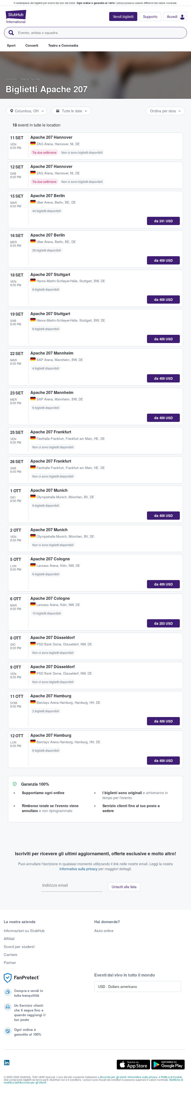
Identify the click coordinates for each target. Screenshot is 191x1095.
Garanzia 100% (35, 784)
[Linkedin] (7, 1065)
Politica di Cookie (171, 1077)
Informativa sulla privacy (78, 868)
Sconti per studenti (19, 947)
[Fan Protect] (22, 978)
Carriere (10, 955)
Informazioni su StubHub (24, 931)
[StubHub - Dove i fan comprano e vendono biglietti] (16, 16)
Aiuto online (103, 931)
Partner (10, 963)
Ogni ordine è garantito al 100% (96, 3)
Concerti (11, 78)
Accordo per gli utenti (113, 1077)
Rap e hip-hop (30, 78)
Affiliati (9, 939)
